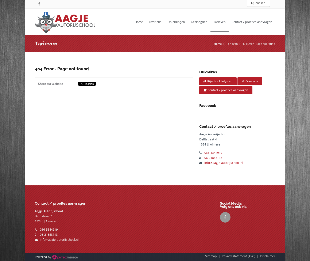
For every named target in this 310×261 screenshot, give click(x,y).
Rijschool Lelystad (219, 81)
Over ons (155, 22)
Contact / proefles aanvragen (252, 22)
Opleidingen (176, 22)
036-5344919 (213, 153)
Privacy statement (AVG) (238, 256)
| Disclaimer (265, 256)
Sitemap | (213, 256)
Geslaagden (199, 22)
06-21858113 (213, 158)
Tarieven (219, 22)
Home (139, 22)
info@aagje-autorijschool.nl (223, 163)
